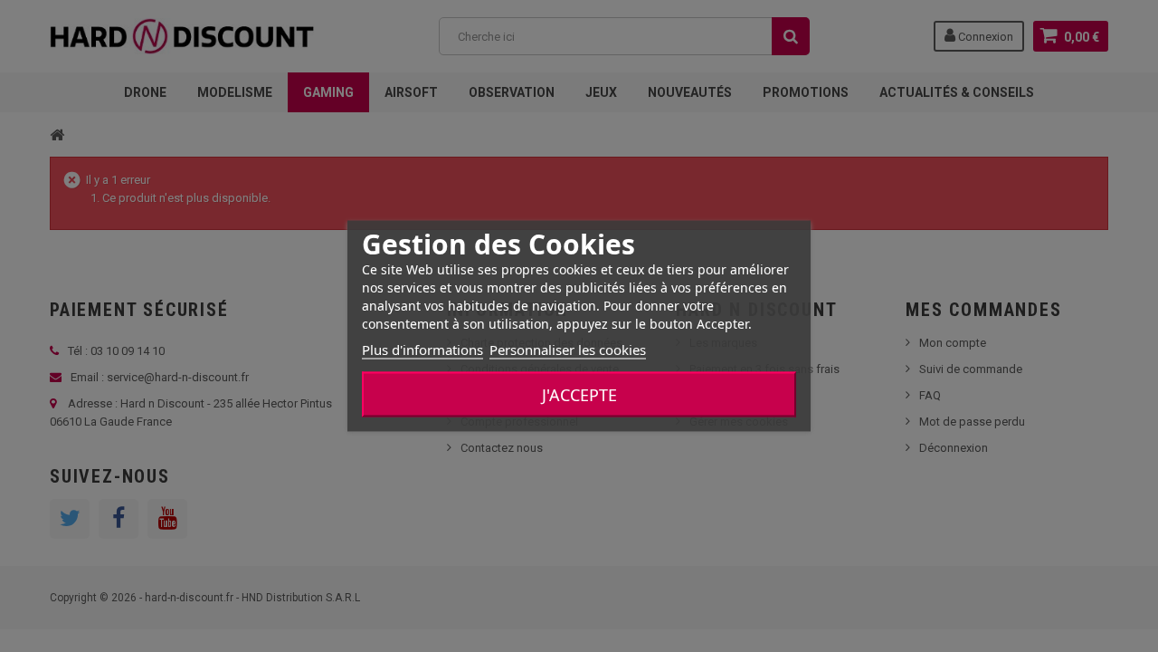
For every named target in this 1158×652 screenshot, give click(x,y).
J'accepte (579, 395)
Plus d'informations (422, 349)
